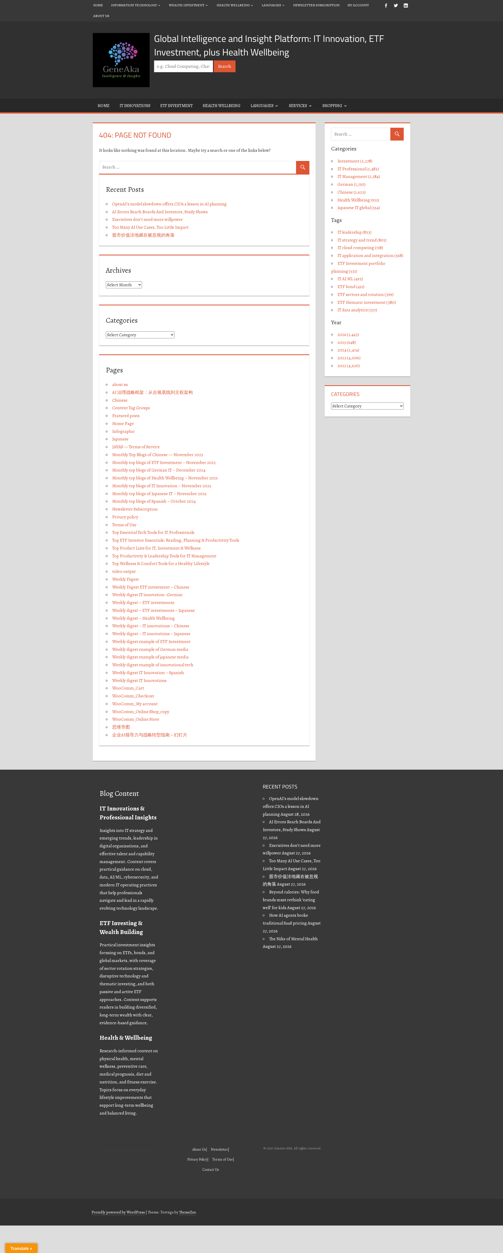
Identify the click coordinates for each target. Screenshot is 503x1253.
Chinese (120, 400)
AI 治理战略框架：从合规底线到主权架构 (152, 392)
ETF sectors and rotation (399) (365, 295)
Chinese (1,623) (351, 192)
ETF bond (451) (350, 287)
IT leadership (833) (354, 232)
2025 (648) (346, 342)
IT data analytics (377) (357, 310)
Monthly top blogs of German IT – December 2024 (158, 470)
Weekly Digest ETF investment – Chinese (150, 587)
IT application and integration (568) (370, 256)
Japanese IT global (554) (358, 208)
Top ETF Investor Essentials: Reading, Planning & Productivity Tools (175, 540)
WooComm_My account (135, 704)
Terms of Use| (223, 1159)
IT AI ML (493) (350, 279)
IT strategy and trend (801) (361, 240)
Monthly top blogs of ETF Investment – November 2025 (164, 463)
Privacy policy (125, 517)
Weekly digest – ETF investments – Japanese (153, 610)
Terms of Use (124, 525)
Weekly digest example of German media (150, 649)
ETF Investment (176, 106)
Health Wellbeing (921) (358, 200)
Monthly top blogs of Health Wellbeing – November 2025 (165, 478)
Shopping (332, 106)
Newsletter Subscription (316, 5)
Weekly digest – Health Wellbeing (143, 618)
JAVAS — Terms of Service (136, 447)
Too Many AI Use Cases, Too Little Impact (150, 227)
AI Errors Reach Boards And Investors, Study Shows (160, 212)
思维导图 (121, 727)
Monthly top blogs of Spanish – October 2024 (154, 501)
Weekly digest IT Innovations (139, 681)
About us (101, 16)
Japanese (120, 439)
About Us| (199, 1149)
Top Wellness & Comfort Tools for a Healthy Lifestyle (161, 564)
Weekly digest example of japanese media (150, 657)
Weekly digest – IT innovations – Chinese (150, 626)
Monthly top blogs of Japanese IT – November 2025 (159, 494)
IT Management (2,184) (358, 177)
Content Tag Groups (131, 408)
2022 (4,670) (348, 366)
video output (124, 571)
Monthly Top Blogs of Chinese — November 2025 (157, 455)
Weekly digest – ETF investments (143, 603)
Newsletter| (220, 1149)
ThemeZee (187, 1212)
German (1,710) (351, 184)
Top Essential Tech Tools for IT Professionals (153, 532)
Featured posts (126, 416)
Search (224, 66)
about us (120, 385)
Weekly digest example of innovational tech (152, 665)
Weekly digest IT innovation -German (147, 595)
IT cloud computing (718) (360, 248)
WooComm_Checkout (133, 696)
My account (358, 5)
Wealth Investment (186, 5)
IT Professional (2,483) (358, 169)
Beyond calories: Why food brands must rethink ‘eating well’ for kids (291, 900)
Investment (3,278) (354, 161)
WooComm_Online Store (135, 719)
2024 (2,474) (348, 350)
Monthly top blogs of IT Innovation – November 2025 (161, 486)
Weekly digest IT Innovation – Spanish (148, 673)
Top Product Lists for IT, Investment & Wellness (156, 548)
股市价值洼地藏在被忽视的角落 (143, 235)
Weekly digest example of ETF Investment (151, 642)
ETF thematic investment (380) (366, 302)
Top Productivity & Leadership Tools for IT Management (164, 556)
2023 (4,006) (348, 358)
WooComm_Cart (128, 688)
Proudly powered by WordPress (118, 1212)
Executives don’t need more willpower (147, 219)
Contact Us (210, 1169)
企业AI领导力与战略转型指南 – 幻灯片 (149, 735)
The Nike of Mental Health (293, 939)
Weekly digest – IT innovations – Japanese (151, 634)
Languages (271, 5)
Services (298, 106)
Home (98, 5)
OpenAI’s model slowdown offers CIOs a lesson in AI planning (169, 204)
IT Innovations (135, 106)
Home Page (123, 424)
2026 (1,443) (348, 335)
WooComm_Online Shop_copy (140, 712)
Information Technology (134, 5)
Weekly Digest (125, 579)
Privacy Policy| (198, 1159)
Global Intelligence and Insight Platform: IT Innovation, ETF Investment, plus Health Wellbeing (269, 45)
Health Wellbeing (233, 5)
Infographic (123, 431)
